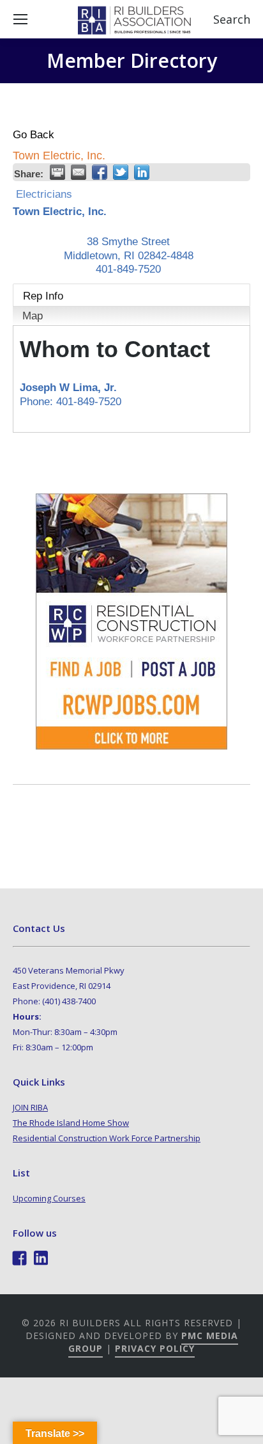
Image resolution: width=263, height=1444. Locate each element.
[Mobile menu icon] (20, 19)
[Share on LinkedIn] (141, 172)
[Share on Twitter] (120, 172)
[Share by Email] (78, 172)
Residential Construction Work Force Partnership (106, 1138)
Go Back (33, 135)
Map (32, 316)
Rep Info (43, 296)
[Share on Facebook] (99, 172)
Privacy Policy (155, 1348)
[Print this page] (57, 172)
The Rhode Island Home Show (71, 1122)
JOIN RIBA (30, 1107)
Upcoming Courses (49, 1198)
